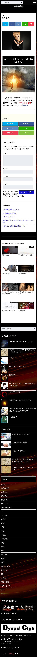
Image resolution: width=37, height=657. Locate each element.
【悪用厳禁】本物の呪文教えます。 (21, 341)
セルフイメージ (6, 507)
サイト (5, 184)
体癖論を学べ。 (14, 417)
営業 (2, 531)
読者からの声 (5, 586)
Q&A (3, 484)
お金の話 (4, 496)
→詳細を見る (25, 105)
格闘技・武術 (5, 566)
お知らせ (4, 492)
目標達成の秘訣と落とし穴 (11, 210)
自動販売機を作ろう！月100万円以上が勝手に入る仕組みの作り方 (22, 410)
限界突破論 (18, 6)
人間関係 (4, 515)
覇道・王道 (5, 582)
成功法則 (4, 554)
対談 (2, 543)
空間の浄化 (13, 358)
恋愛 (2, 550)
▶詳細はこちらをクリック (10, 647)
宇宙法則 (4, 539)
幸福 (2, 547)
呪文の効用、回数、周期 (17, 366)
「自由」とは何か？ (9, 217)
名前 (5, 169)
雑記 (2, 593)
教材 (2, 558)
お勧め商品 (5, 488)
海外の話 (4, 570)
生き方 (3, 578)
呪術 (2, 523)
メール (6, 176)
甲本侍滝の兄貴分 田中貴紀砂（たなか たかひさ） (22, 384)
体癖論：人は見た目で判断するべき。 (14, 226)
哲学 (2, 527)
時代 (2, 562)
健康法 (3, 519)
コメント (6, 153)
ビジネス (4, 511)
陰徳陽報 (12, 375)
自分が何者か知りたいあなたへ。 (20, 400)
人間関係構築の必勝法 (9, 213)
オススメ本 (5, 503)
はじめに (4, 500)
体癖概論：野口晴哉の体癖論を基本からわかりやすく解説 (19, 221)
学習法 (3, 535)
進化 (2, 590)
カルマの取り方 (14, 392)
